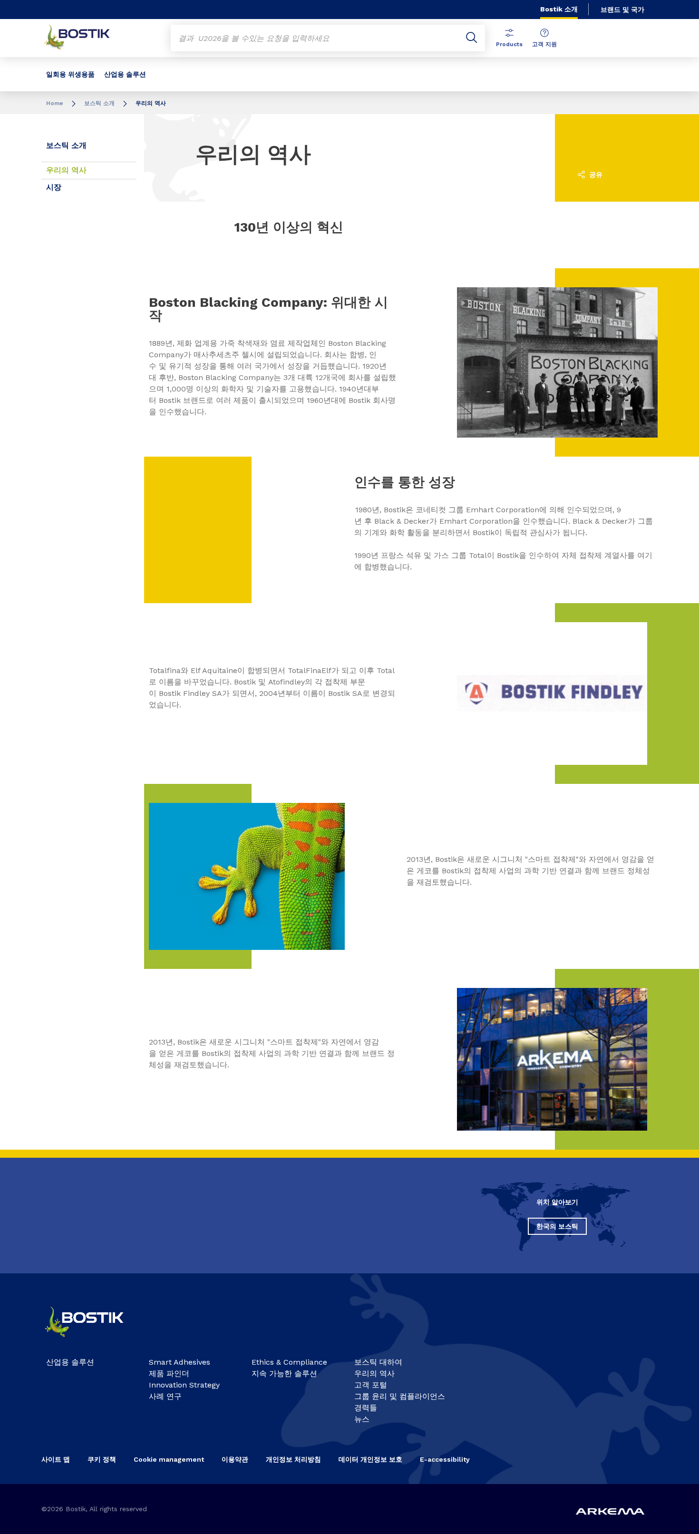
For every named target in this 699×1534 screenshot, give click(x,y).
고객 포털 (370, 1384)
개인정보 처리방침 (293, 1459)
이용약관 (235, 1459)
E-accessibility (445, 1459)
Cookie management (169, 1459)
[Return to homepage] (84, 38)
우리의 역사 (66, 170)
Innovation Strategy (184, 1384)
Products (509, 44)
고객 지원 (544, 44)
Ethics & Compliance (289, 1362)
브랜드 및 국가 (622, 9)
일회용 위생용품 (70, 74)
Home (54, 103)
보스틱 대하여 (378, 1362)
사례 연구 (165, 1396)
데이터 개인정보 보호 (370, 1459)
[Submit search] (471, 38)
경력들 (365, 1407)
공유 (594, 174)
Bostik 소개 (559, 9)
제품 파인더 (169, 1373)
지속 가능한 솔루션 (284, 1373)
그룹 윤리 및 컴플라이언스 (399, 1396)
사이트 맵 (55, 1459)
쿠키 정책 (101, 1459)
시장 (53, 187)
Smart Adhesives (179, 1362)
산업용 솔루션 (125, 74)
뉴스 (361, 1419)
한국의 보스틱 (557, 1226)
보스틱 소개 (99, 103)
